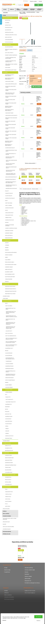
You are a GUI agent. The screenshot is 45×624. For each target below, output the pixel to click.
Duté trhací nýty (9, 399)
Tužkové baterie (8, 279)
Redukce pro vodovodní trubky (10, 125)
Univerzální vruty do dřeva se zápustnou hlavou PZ (10, 323)
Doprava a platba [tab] (35, 188)
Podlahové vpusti (9, 215)
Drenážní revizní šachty (10, 179)
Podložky (7, 411)
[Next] (41, 178)
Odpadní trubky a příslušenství (8, 107)
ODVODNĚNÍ (5, 72)
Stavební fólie (8, 477)
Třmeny (7, 428)
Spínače (6, 247)
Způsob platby (27, 578)
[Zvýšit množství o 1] (29, 86)
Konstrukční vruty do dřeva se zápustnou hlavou (11, 312)
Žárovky (7, 281)
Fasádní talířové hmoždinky (11, 55)
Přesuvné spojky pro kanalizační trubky (10, 93)
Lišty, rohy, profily (9, 52)
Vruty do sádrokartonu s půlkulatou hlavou (11, 345)
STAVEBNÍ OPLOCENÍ (7, 443)
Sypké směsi (7, 67)
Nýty (6, 394)
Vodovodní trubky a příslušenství (9, 110)
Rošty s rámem (8, 205)
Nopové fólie (8, 25)
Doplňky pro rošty (9, 207)
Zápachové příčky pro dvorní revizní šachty (10, 174)
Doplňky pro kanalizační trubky (10, 103)
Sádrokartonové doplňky (10, 291)
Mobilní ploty (8, 445)
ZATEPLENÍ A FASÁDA (7, 44)
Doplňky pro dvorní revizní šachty (10, 157)
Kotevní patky (8, 418)
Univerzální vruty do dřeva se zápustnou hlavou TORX (10, 327)
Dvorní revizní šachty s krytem (11, 154)
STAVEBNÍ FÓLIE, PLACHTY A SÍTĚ (9, 474)
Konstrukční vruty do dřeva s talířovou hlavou (11, 316)
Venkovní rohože (9, 237)
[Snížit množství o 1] (29, 87)
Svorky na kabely (9, 254)
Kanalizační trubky (9, 81)
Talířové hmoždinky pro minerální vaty (10, 61)
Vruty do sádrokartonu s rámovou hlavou (11, 339)
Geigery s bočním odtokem (11, 228)
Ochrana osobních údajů (30, 569)
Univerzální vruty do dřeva (10, 319)
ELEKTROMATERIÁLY (7, 240)
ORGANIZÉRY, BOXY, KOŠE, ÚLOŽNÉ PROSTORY (9, 519)
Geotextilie (7, 20)
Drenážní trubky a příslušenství (9, 142)
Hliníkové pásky (8, 455)
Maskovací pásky (8, 460)
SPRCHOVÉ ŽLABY (6, 521)
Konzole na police (9, 435)
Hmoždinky (7, 406)
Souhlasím (39, 616)
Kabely (6, 257)
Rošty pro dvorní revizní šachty (11, 161)
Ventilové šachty (9, 235)
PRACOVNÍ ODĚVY (6, 508)
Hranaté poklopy (9, 193)
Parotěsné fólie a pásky (10, 293)
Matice (6, 409)
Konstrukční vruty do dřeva (10, 309)
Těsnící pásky (8, 467)
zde (24, 618)
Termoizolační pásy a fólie (11, 34)
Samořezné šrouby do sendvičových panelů (10, 375)
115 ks (33, 59)
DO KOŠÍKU (38, 86)
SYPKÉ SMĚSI (5, 298)
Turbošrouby (9, 361)
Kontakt (40, 1)
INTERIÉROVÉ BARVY (7, 529)
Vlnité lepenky (8, 501)
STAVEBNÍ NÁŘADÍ (6, 440)
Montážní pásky (8, 421)
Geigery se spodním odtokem (9, 225)
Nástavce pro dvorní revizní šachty (10, 171)
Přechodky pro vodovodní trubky (11, 118)
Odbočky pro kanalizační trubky (10, 90)
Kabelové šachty (8, 269)
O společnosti (7, 572)
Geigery (7, 222)
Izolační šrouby (8, 353)
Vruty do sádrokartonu (10, 335)
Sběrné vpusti (8, 217)
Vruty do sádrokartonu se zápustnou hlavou (11, 342)
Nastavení (4, 620)
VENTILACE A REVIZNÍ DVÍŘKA (8, 526)
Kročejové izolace (9, 32)
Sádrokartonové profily (10, 288)
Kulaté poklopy (8, 195)
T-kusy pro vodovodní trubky (10, 128)
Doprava (30, 50)
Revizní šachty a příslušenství (8, 145)
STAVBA (4, 15)
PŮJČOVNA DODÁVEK (7, 531)
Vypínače (7, 245)
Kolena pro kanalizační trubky (10, 87)
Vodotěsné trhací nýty (11, 401)
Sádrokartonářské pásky (10, 465)
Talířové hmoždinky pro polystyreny (10, 58)
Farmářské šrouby (9, 366)
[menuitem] (5, 9)
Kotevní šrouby (8, 355)
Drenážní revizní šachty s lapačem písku (11, 186)
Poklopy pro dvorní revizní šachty (10, 164)
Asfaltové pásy (8, 37)
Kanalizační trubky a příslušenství (9, 79)
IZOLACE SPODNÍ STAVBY (7, 17)
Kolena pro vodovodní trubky (10, 122)
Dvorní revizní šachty (10, 147)
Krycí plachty (8, 479)
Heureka (26, 572)
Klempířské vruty (9, 348)
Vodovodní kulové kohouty (11, 115)
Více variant (22, 50)
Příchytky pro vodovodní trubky (10, 138)
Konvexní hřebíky (9, 387)
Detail (39, 115)
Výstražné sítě (8, 484)
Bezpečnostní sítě (9, 450)
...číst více (24, 47)
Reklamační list (28, 580)
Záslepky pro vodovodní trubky (10, 135)
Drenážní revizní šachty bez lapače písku (11, 182)
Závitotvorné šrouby (10, 380)
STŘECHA (4, 511)
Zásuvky (7, 242)
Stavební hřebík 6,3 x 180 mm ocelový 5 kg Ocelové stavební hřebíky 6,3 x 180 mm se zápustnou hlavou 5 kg (22, 546)
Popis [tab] (21, 188)
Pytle (6, 503)
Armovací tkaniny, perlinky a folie (11, 50)
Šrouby (6, 350)
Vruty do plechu (9, 333)
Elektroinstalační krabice (11, 252)
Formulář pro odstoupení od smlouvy (32, 582)
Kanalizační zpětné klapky (11, 83)
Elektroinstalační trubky (10, 264)
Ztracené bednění (9, 39)
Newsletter (27, 574)
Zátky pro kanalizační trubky (10, 100)
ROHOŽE (4, 524)
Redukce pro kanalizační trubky (10, 97)
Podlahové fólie (8, 27)
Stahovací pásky (8, 438)
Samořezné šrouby (9, 368)
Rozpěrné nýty (8, 404)
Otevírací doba (7, 569)
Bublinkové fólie (9, 491)
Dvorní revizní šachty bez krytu (11, 151)
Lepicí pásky (7, 506)
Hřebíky (6, 382)
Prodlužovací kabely (9, 262)
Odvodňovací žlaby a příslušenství (9, 75)
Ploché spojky (8, 423)
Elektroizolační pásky (10, 276)
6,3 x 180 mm (34, 67)
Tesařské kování (8, 416)
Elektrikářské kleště (9, 274)
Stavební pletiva (8, 448)
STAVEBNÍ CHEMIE (6, 296)
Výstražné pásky (8, 472)
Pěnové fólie (8, 496)
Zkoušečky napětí (9, 271)
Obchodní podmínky (29, 567)
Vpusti (6, 210)
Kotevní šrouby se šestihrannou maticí (10, 358)
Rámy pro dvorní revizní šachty (11, 167)
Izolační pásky (8, 469)
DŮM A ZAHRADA (6, 513)
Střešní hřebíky (8, 392)
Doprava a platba (33, 1)
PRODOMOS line (35, 57)
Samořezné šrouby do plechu (10, 371)
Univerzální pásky (9, 462)
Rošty (6, 200)
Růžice (6, 426)
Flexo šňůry (7, 259)
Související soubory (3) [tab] (27, 188)
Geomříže (7, 22)
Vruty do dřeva (8, 305)
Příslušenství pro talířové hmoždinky (11, 65)
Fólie (6, 489)
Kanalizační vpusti (9, 212)
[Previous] (19, 178)
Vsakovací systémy (9, 230)
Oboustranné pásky (9, 457)
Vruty (6, 303)
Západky (7, 433)
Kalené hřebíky (8, 384)
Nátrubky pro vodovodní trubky (10, 132)
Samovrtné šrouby (9, 377)
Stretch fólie (8, 494)
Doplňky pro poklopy (10, 198)
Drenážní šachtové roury (11, 188)
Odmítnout (38, 620)
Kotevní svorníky (9, 363)
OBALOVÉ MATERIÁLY (7, 486)
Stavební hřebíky (9, 389)
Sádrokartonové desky (10, 286)
